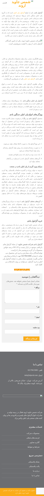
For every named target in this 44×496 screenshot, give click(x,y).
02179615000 (33, 370)
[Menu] (41, 4)
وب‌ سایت (36, 327)
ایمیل (37, 317)
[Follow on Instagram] (40, 389)
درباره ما (36, 471)
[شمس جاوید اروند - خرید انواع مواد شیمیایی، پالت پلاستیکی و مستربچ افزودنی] (22, 4)
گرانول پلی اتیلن (19, 13)
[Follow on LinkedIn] (36, 389)
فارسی (4, 3)
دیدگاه (36, 288)
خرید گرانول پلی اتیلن (22, 270)
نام (37, 307)
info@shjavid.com (31, 375)
